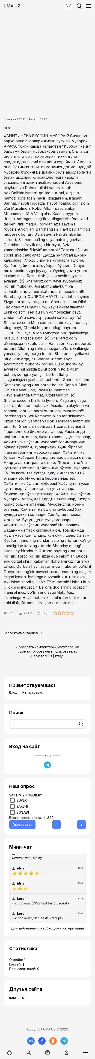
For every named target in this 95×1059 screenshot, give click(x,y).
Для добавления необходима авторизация (47, 928)
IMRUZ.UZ (17, 998)
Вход (59, 656)
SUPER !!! (23, 800)
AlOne (28, 613)
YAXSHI (22, 806)
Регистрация (41, 656)
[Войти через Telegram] (47, 764)
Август (34, 119)
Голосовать (22, 825)
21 (43, 119)
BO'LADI (22, 812)
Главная (10, 119)
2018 (22, 119)
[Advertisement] (47, 60)
